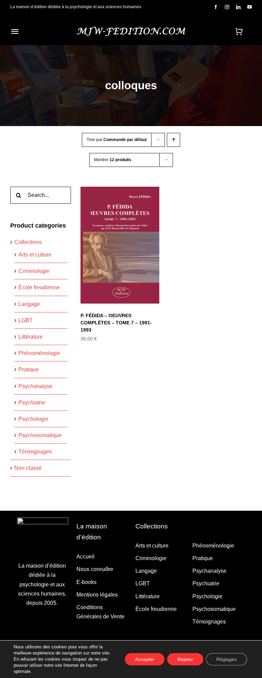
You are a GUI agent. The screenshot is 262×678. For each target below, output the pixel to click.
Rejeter (185, 659)
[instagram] (227, 7)
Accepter (144, 659)
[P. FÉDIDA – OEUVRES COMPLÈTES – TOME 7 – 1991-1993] (120, 245)
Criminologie (33, 271)
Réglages (226, 659)
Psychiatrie (31, 402)
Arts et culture (35, 255)
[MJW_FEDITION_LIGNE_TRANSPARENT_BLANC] (131, 29)
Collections (28, 242)
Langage (29, 304)
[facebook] (216, 7)
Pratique (28, 369)
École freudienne (39, 287)
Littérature (30, 337)
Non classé (28, 468)
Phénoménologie (39, 353)
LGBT (25, 320)
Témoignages (35, 451)
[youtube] (249, 7)
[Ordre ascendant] (173, 140)
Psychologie (33, 419)
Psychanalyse (35, 386)
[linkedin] (238, 7)
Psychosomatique (40, 435)
